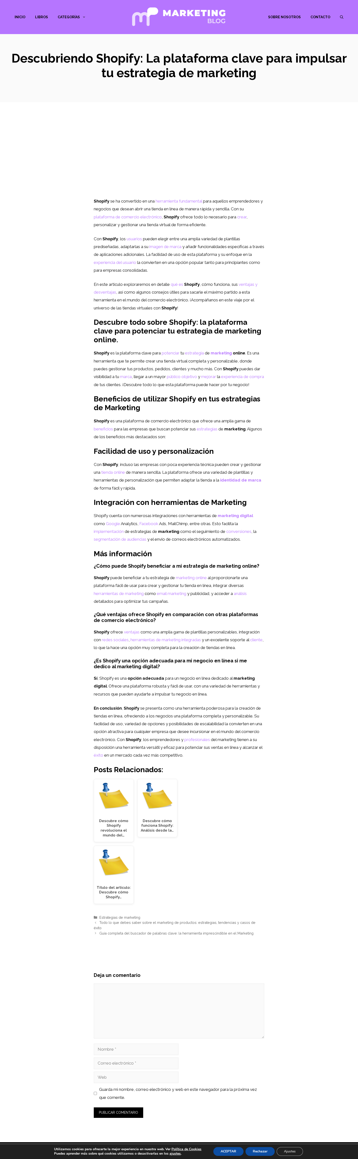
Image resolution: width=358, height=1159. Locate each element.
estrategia (194, 353)
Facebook (148, 523)
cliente (256, 639)
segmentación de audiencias (120, 539)
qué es (177, 284)
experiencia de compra (242, 376)
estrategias (207, 429)
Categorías (69, 17)
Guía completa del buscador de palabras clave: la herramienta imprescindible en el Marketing (176, 933)
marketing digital (235, 515)
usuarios (134, 238)
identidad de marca (240, 480)
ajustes (175, 1153)
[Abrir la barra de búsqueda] (341, 17)
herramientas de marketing (119, 593)
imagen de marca (165, 246)
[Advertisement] (179, 161)
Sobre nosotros (284, 17)
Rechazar (260, 1151)
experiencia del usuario (115, 262)
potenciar (170, 353)
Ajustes (290, 1151)
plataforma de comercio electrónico (128, 216)
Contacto (320, 17)
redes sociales (115, 639)
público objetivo (182, 376)
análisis (240, 593)
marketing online (191, 577)
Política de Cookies (186, 1149)
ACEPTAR (228, 1151)
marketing (221, 353)
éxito (98, 755)
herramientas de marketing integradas (166, 639)
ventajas (132, 632)
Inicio (20, 17)
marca (126, 376)
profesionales (197, 739)
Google (113, 523)
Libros (41, 17)
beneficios (103, 429)
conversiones (238, 531)
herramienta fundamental (179, 201)
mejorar (208, 376)
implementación (109, 531)
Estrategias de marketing (119, 917)
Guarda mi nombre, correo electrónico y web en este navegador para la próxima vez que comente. (178, 1093)
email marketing (171, 593)
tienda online (113, 472)
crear (241, 216)
